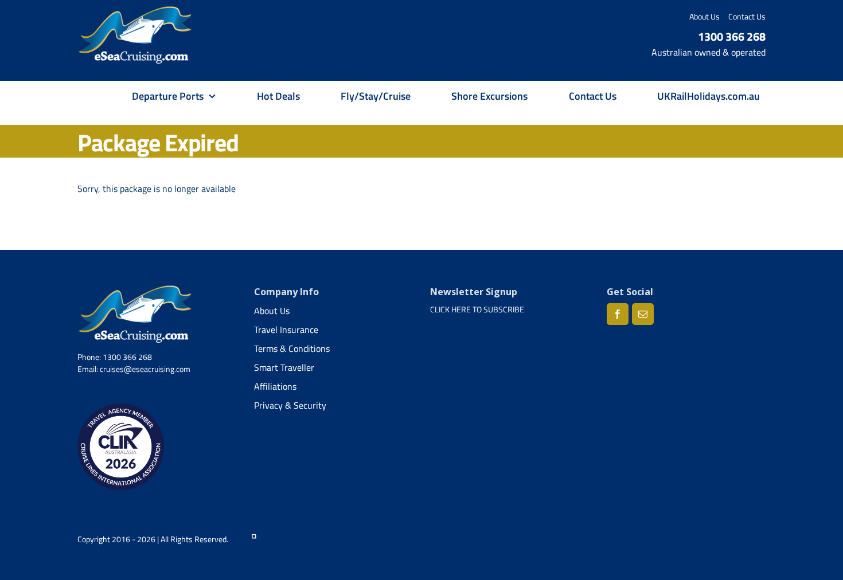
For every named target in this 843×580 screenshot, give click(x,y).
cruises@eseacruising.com (145, 369)
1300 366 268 (732, 36)
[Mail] (643, 314)
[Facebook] (618, 314)
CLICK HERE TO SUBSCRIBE (477, 309)
